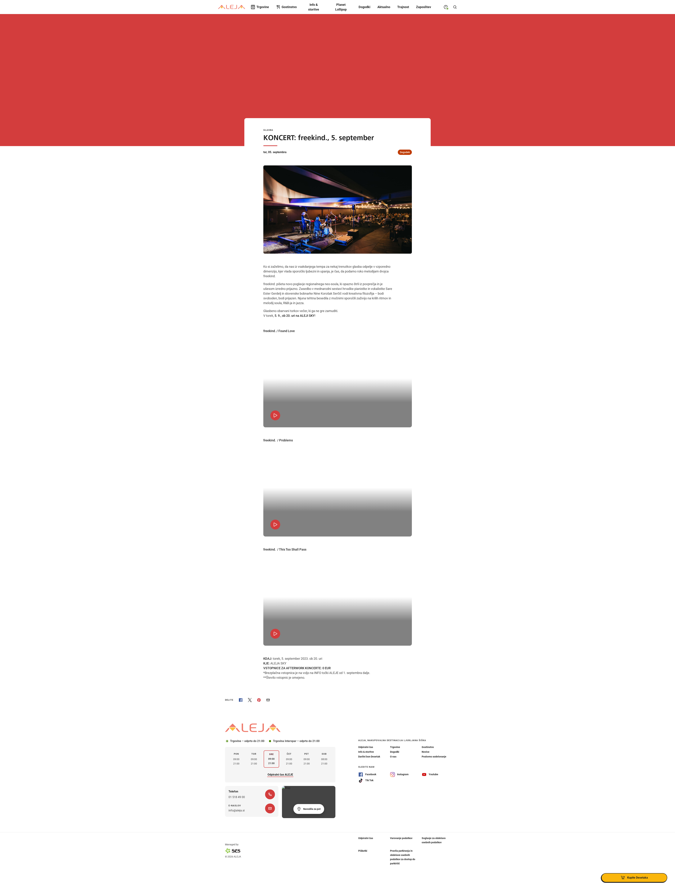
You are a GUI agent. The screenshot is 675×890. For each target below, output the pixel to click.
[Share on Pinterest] (259, 700)
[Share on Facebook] (241, 700)
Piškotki (362, 850)
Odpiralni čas (365, 838)
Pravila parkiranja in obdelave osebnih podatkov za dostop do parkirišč (402, 857)
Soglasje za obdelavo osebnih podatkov (434, 840)
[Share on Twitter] (250, 700)
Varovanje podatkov (401, 838)
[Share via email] (268, 700)
